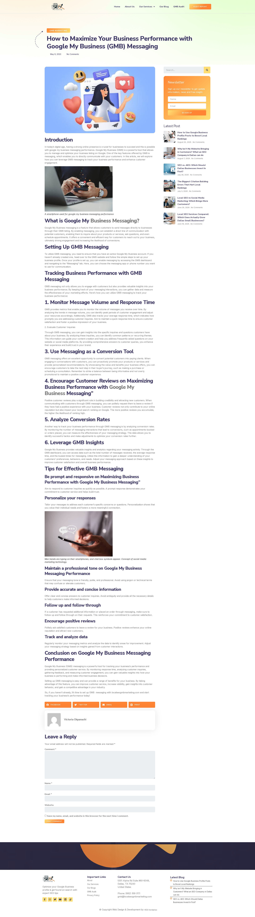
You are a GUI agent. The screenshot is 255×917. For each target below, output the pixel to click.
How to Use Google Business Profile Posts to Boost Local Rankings (192, 135)
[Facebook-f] (44, 899)
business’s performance (132, 666)
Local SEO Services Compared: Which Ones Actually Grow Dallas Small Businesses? (193, 217)
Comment (50, 749)
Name (48, 783)
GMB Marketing (58, 30)
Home (117, 6)
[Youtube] (60, 899)
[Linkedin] (65, 899)
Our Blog (164, 6)
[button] (58, 705)
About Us (130, 6)
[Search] (207, 70)
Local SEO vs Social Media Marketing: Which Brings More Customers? (192, 201)
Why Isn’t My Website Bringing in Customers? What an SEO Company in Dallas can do (193, 152)
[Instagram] (50, 899)
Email (48, 794)
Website (49, 805)
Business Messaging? (114, 220)
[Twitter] (55, 899)
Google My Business (55, 666)
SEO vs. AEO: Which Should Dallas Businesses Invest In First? (191, 168)
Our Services (145, 6)
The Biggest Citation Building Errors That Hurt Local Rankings (192, 184)
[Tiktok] (70, 899)
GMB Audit (178, 6)
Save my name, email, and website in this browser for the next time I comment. (87, 816)
